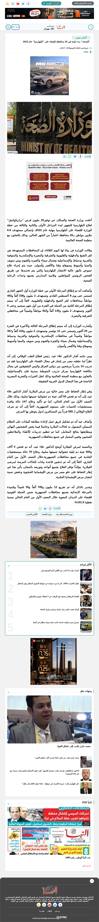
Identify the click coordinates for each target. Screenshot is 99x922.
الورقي (48, 3)
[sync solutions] (61, 918)
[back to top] (92, 881)
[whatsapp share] (70, 156)
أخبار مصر (81, 37)
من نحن (57, 911)
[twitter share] (75, 156)
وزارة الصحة (46, 514)
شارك (86, 156)
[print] (64, 156)
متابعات (85, 52)
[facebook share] (80, 156)
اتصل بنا (41, 911)
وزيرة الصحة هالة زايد (64, 514)
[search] (8, 27)
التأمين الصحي (32, 514)
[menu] (90, 27)
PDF (13, 27)
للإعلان (49, 911)
